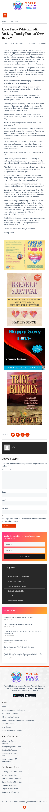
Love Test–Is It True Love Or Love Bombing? (19, 624)
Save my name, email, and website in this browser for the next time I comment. (24, 520)
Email (4, 500)
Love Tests (14, 21)
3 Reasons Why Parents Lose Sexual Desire (18, 617)
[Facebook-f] (24, 807)
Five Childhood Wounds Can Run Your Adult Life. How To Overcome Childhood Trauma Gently (23, 655)
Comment (6, 470)
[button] (5, 15)
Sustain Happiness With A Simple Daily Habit (19, 647)
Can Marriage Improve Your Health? (15, 640)
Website (5, 508)
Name (4, 492)
